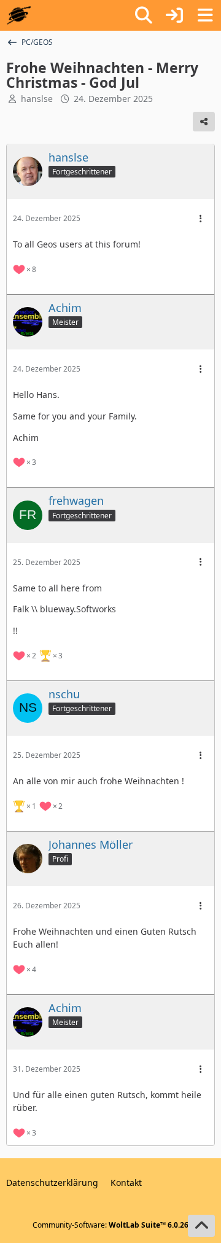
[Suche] (143, 15)
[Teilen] (204, 121)
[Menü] (205, 15)
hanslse (37, 98)
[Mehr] (201, 218)
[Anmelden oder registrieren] (174, 15)
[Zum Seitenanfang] (201, 1226)
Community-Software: (110, 1225)
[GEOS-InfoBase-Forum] (19, 15)
